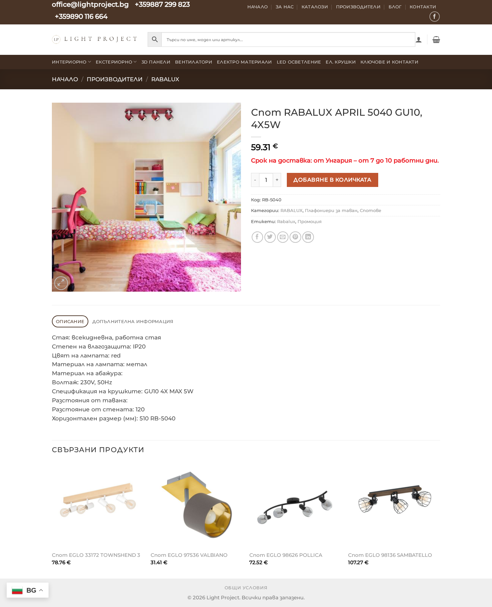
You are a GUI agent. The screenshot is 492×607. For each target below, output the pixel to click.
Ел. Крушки (341, 62)
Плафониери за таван (331, 210)
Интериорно (69, 62)
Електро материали (244, 62)
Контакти (423, 6)
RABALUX (165, 79)
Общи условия (246, 587)
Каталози (315, 6)
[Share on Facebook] (257, 237)
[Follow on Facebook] (434, 16)
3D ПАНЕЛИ (156, 62)
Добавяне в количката (332, 179)
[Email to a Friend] (283, 237)
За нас (285, 6)
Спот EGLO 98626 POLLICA (285, 555)
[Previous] (52, 520)
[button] (418, 39)
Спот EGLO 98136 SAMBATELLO (390, 555)
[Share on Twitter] (270, 237)
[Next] (440, 520)
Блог (395, 6)
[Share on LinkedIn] (308, 237)
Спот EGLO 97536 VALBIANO (189, 555)
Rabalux (286, 221)
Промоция (310, 221)
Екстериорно (114, 62)
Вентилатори (193, 62)
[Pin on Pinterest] (295, 237)
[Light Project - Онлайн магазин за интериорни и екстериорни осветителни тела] (95, 39)
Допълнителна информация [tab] (132, 321)
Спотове (370, 210)
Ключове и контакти (389, 62)
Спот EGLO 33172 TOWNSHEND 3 (96, 555)
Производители (358, 6)
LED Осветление (299, 62)
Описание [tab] (70, 321)
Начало (257, 6)
